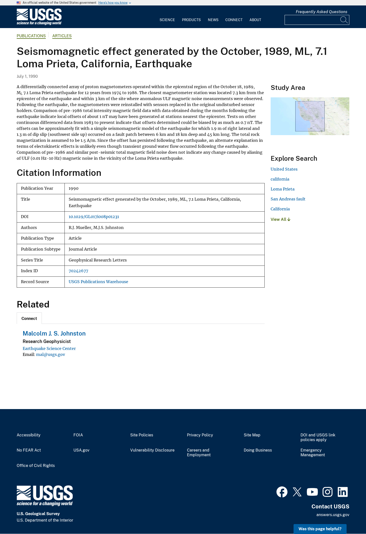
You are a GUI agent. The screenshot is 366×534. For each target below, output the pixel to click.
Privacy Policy (200, 435)
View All (279, 219)
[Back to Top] (348, 516)
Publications (31, 36)
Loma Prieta (283, 189)
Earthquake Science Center (49, 348)
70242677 (78, 270)
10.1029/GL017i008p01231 (94, 216)
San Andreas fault (288, 198)
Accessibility (29, 435)
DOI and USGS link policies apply (318, 437)
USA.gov (81, 450)
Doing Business (258, 450)
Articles (62, 36)
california (280, 179)
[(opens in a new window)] (282, 491)
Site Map (252, 435)
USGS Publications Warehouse (98, 281)
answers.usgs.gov (332, 514)
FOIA (78, 435)
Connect (234, 20)
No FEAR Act (29, 450)
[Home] (39, 24)
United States (284, 169)
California (280, 208)
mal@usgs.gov (50, 354)
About (255, 20)
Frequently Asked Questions (321, 11)
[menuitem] (167, 16)
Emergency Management (313, 452)
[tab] (29, 318)
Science (167, 20)
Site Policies (141, 435)
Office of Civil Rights (36, 465)
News (213, 20)
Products (191, 20)
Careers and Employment (199, 452)
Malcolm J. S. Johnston (54, 333)
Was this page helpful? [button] (320, 529)
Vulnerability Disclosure (152, 450)
